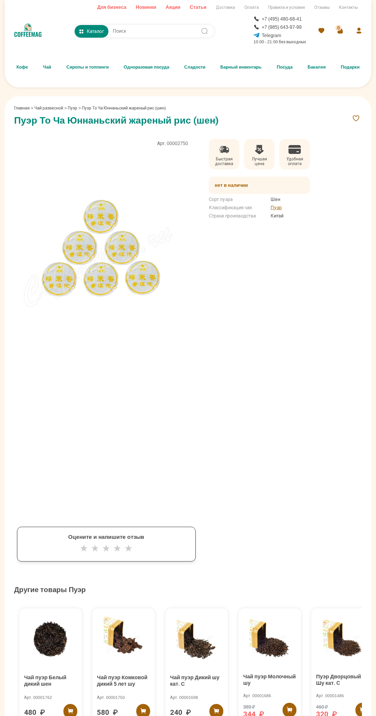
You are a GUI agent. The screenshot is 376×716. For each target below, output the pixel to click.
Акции (173, 7)
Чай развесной (48, 108)
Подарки (350, 67)
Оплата (251, 7)
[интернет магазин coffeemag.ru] (30, 31)
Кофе (22, 67)
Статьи (198, 7)
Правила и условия (286, 7)
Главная (23, 108)
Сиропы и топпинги (87, 67)
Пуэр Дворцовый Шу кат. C (338, 679)
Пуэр (72, 108)
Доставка (225, 7)
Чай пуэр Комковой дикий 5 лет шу (122, 680)
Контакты (348, 7)
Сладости (194, 67)
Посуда (285, 67)
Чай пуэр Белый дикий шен (45, 680)
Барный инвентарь (240, 67)
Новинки (146, 7)
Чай (47, 67)
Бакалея (317, 67)
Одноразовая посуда (146, 67)
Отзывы (322, 7)
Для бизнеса (111, 7)
